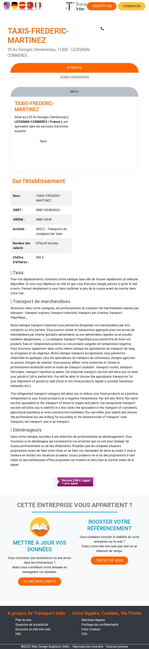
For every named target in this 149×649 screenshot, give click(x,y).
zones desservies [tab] (74, 77)
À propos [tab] (74, 68)
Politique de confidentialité (100, 624)
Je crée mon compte (39, 581)
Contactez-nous (109, 560)
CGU (84, 634)
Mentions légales (93, 620)
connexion (131, 6)
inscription (101, 6)
